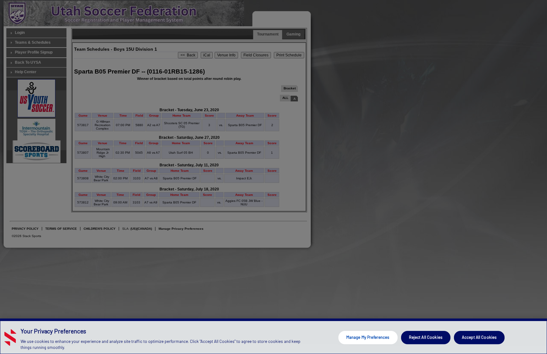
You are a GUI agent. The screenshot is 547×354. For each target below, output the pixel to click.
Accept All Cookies (479, 337)
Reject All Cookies (426, 337)
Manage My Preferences (368, 337)
